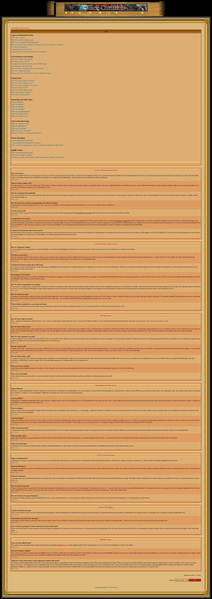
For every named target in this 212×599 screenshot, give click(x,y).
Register (104, 13)
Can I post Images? (18, 109)
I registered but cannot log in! (21, 49)
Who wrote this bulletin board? (22, 152)
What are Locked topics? (20, 116)
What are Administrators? (20, 123)
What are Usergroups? (19, 128)
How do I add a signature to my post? (24, 85)
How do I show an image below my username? (27, 68)
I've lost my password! (19, 47)
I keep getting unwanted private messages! (26, 143)
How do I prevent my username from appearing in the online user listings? (37, 44)
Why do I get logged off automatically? (25, 42)
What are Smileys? (17, 107)
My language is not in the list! (21, 66)
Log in (145, 13)
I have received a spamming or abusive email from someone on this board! (37, 145)
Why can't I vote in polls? (20, 94)
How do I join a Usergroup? (21, 130)
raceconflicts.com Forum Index (20, 28)
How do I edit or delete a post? (22, 83)
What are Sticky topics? (19, 114)
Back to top (14, 179)
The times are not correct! (20, 61)
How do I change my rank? (20, 71)
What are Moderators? (19, 126)
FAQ (68, 13)
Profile (112, 13)
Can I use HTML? (17, 104)
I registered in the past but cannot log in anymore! (28, 51)
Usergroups (94, 13)
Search (75, 13)
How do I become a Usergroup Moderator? (26, 133)
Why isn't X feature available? (21, 155)
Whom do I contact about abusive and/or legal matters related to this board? (37, 157)
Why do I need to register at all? (22, 40)
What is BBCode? (17, 102)
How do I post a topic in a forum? (23, 80)
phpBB (102, 587)
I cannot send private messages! (22, 140)
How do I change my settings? (21, 59)
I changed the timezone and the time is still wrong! (29, 64)
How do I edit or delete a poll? (22, 90)
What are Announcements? (20, 111)
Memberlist (84, 13)
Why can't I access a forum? (21, 92)
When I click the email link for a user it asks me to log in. (31, 73)
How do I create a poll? (19, 87)
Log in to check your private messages (129, 13)
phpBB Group (62, 545)
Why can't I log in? (18, 37)
